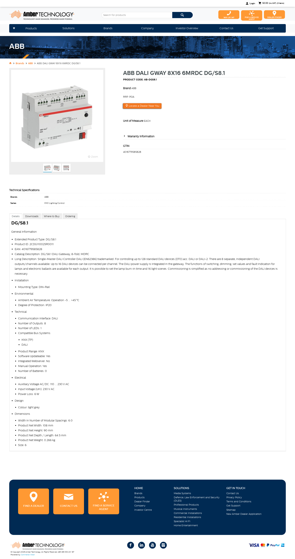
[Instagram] (163, 545)
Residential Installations (187, 517)
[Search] (182, 15)
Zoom (94, 156)
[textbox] (136, 15)
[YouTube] (152, 545)
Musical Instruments (185, 509)
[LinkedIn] (141, 545)
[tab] (15, 216)
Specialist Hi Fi (182, 521)
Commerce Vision (28, 555)
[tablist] (147, 335)
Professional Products (186, 504)
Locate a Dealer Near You (143, 105)
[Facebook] (130, 545)
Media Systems (182, 493)
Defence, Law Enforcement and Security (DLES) (197, 499)
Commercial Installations (188, 513)
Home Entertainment (186, 525)
